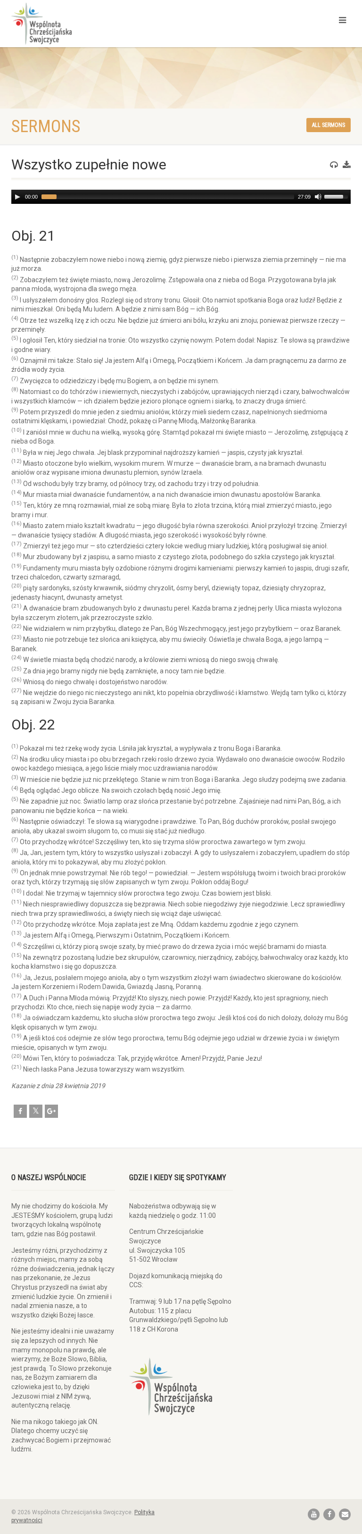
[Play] (17, 197)
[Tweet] (35, 1111)
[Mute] (318, 197)
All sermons (328, 125)
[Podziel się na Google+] (51, 1111)
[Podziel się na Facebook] (20, 1111)
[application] (181, 197)
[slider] (337, 196)
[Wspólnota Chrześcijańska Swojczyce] (92, 23)
